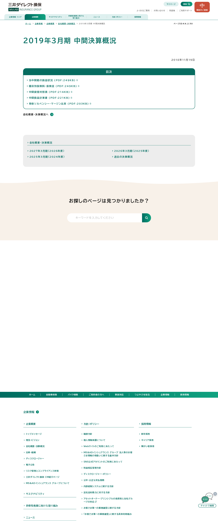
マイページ (171, 4)
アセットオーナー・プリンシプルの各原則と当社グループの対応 (108, 500)
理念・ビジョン (32, 440)
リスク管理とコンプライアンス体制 (42, 471)
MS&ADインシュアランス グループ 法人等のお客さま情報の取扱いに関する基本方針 (108, 454)
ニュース (96, 17)
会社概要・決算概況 (66, 23)
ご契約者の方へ (96, 395)
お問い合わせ (159, 10)
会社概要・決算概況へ (36, 114)
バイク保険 (73, 395)
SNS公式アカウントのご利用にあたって (103, 462)
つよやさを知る (142, 395)
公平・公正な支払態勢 (94, 480)
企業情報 (15, 17)
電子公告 (30, 465)
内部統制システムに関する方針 (99, 486)
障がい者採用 (147, 446)
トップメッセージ (34, 434)
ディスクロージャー (35, 459)
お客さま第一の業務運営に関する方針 (102, 508)
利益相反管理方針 (92, 468)
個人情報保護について (94, 440)
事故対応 (119, 395)
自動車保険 (51, 395)
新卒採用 (145, 434)
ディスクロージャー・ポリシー (97, 474)
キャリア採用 (147, 440)
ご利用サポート (185, 10)
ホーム (28, 23)
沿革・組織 (31, 452)
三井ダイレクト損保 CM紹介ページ (42, 477)
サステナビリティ (55, 17)
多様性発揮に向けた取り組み (76, 17)
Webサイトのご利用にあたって (99, 446)
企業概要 (35, 17)
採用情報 (137, 17)
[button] (207, 500)
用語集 (172, 10)
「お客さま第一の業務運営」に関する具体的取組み (108, 514)
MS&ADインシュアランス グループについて (48, 483)
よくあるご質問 (143, 10)
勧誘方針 (88, 434)
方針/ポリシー (117, 17)
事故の (202, 10)
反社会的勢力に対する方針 (97, 492)
